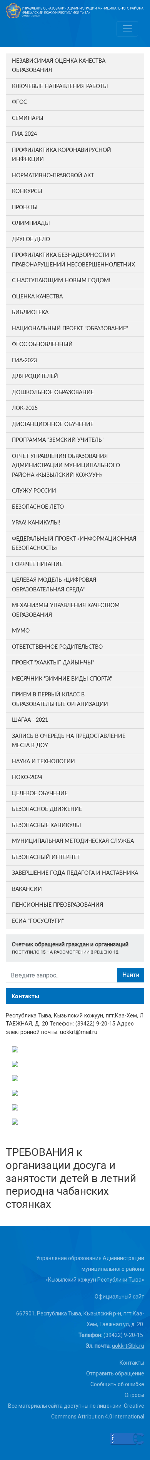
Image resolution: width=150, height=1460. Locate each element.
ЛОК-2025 (25, 408)
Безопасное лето (38, 507)
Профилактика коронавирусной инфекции (61, 155)
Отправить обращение (115, 1373)
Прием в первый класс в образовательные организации (60, 699)
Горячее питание (37, 564)
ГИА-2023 (24, 360)
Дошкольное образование (53, 392)
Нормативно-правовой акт (53, 175)
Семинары (27, 118)
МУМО (21, 631)
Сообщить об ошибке (117, 1384)
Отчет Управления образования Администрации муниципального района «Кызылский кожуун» (66, 466)
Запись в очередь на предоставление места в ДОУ (68, 741)
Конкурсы (27, 191)
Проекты (25, 207)
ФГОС (19, 102)
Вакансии (27, 889)
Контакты (132, 1363)
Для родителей (35, 376)
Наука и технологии (43, 761)
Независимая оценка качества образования (58, 65)
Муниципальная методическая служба (73, 841)
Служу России (34, 491)
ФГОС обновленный (42, 344)
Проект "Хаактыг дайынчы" (53, 663)
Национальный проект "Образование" (70, 328)
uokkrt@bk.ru (128, 1346)
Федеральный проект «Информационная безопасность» (74, 543)
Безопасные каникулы (46, 825)
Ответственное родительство (57, 647)
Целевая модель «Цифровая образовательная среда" (54, 585)
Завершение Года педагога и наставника (75, 873)
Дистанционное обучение (52, 424)
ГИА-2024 (24, 134)
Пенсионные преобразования (57, 905)
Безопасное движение (47, 809)
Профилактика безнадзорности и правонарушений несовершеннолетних (73, 260)
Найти (130, 975)
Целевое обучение (40, 793)
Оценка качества (37, 297)
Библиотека (30, 312)
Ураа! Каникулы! (36, 523)
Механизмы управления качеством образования (66, 610)
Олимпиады (31, 223)
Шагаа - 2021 (30, 720)
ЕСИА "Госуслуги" (38, 921)
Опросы (134, 1395)
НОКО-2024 (27, 777)
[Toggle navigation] (127, 29)
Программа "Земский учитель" (57, 440)
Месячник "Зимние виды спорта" (62, 679)
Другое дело (31, 239)
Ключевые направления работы (60, 86)
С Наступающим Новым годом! (61, 280)
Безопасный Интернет (46, 857)
